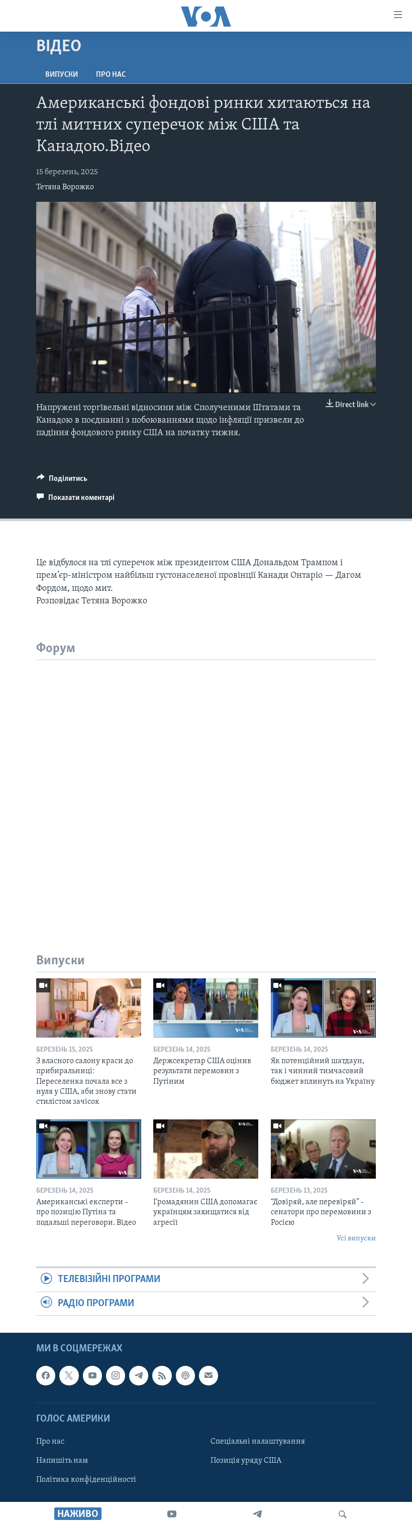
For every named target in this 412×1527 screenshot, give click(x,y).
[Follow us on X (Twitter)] (68, 1375)
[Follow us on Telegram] (138, 1375)
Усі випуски (356, 1238)
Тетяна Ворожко (65, 187)
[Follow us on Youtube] (92, 1375)
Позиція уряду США (246, 1461)
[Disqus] (206, 785)
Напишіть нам (62, 1461)
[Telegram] (257, 1514)
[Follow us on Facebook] (45, 1375)
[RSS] (161, 1375)
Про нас (111, 75)
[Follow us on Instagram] (115, 1375)
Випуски (61, 75)
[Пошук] (343, 1514)
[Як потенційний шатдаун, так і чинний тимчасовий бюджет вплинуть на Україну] (323, 1008)
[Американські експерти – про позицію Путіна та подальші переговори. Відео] (88, 1149)
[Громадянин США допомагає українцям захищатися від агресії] (205, 1149)
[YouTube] (171, 1514)
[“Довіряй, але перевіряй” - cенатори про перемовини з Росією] (323, 1149)
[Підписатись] (208, 1375)
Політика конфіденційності (86, 1480)
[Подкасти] (185, 1375)
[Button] (62, 480)
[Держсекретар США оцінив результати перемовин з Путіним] (205, 1008)
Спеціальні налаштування (258, 1442)
